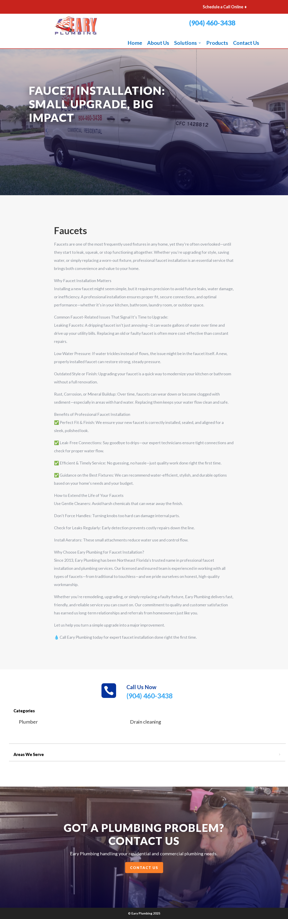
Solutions (185, 43)
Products (217, 43)
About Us (158, 43)
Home (135, 43)
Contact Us (246, 43)
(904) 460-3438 (212, 23)
